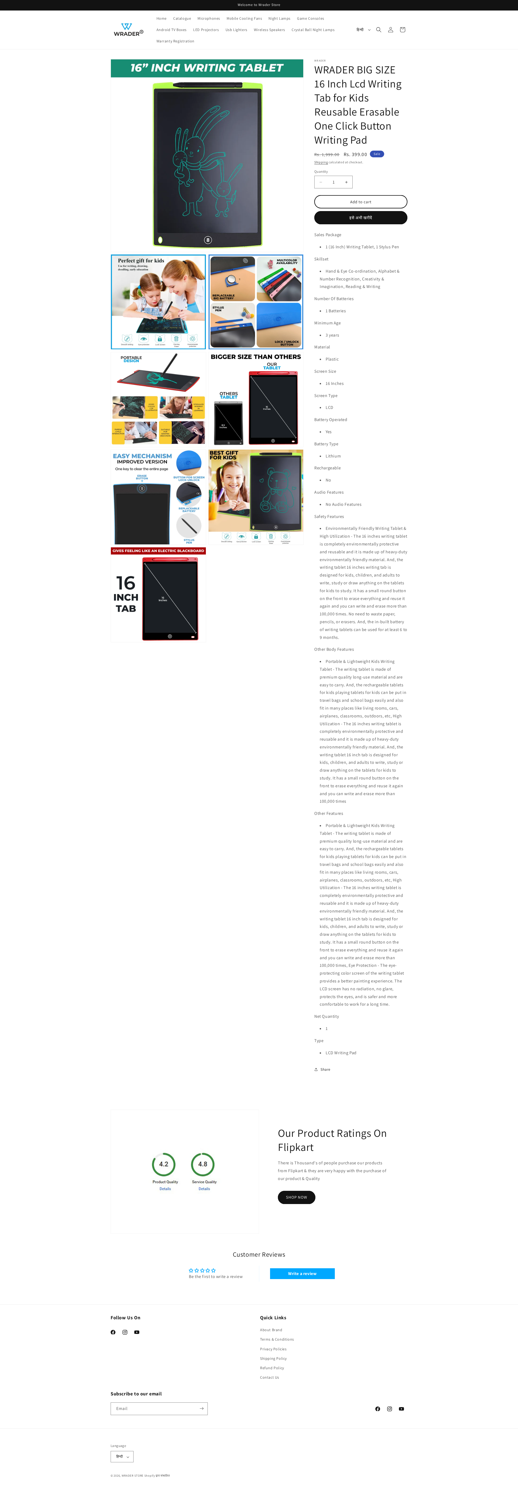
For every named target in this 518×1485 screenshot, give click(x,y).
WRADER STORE (133, 1476)
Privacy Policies (273, 1349)
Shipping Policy (273, 1358)
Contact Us (269, 1377)
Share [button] (325, 1069)
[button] (379, 30)
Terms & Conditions (277, 1339)
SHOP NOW (296, 1197)
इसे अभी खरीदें (360, 217)
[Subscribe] (201, 1408)
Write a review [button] (302, 1273)
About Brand (271, 1330)
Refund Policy (272, 1367)
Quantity (321, 171)
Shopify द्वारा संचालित (157, 1476)
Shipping (321, 162)
